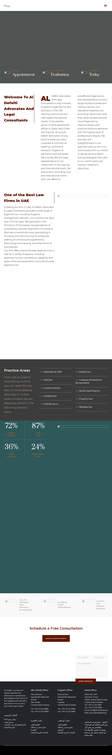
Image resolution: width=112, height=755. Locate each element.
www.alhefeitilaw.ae (98, 713)
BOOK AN (16, 71)
